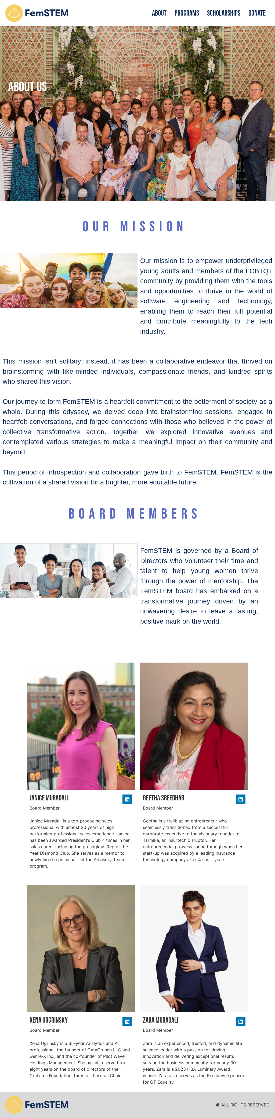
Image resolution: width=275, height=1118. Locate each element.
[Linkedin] (127, 799)
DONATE (257, 13)
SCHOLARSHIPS (223, 13)
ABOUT (159, 13)
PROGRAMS (187, 13)
